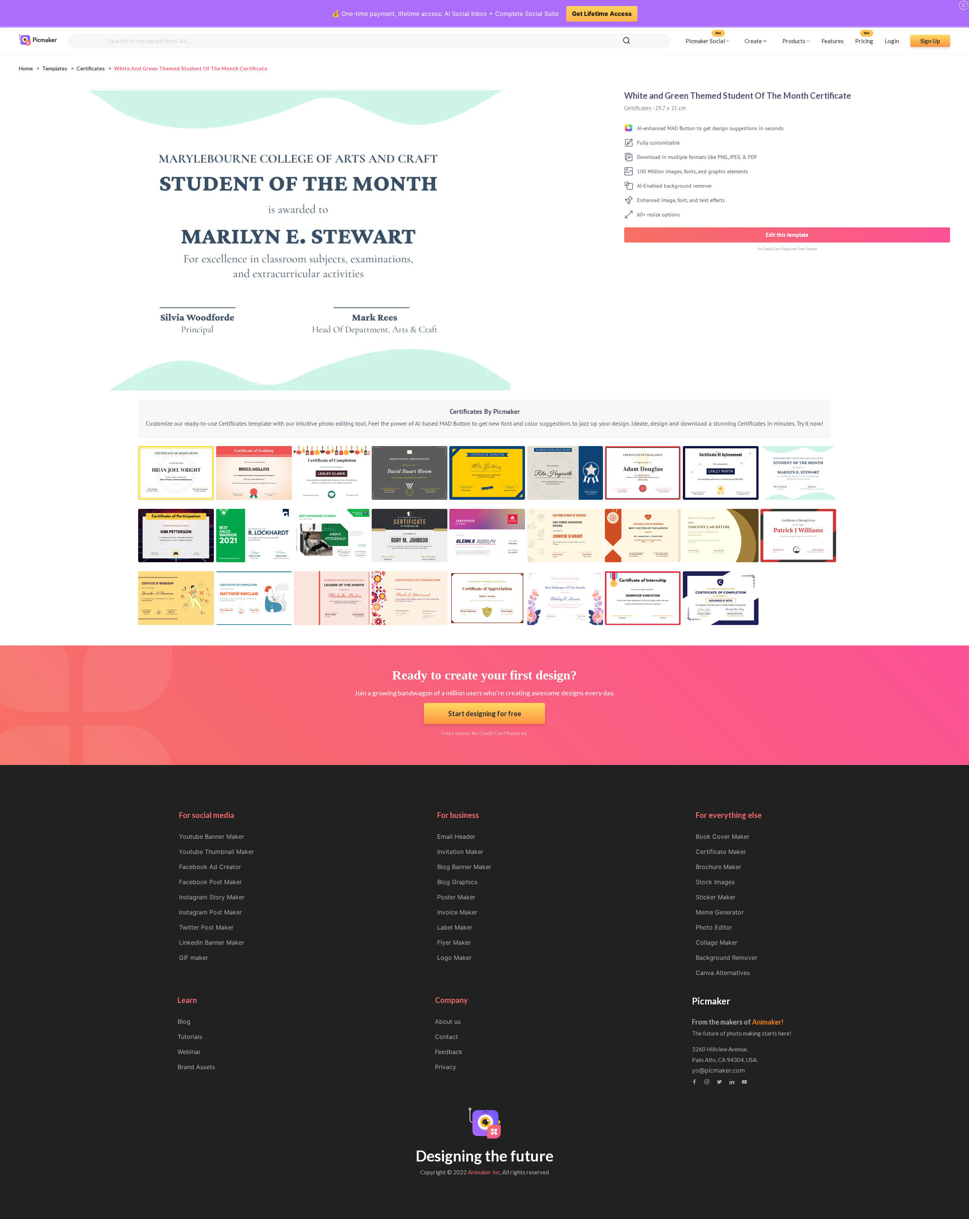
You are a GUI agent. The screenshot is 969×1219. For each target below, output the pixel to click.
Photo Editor (714, 927)
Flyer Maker (454, 942)
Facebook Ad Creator (210, 867)
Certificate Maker (721, 851)
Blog (184, 1021)
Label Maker (454, 927)
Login (892, 40)
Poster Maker (456, 897)
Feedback (449, 1052)
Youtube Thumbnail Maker (216, 851)
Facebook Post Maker (210, 882)
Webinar (189, 1052)
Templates (54, 68)
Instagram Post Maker (210, 912)
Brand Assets (196, 1067)
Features (832, 40)
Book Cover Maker (722, 836)
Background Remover (726, 957)
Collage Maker (716, 942)
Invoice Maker (457, 912)
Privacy (445, 1067)
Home (26, 68)
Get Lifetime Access (602, 13)
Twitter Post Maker (206, 927)
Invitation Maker (460, 851)
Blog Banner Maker (464, 867)
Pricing (864, 40)
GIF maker (193, 957)
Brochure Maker (718, 867)
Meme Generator (720, 912)
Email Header (456, 836)
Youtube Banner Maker (211, 836)
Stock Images (715, 882)
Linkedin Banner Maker (211, 942)
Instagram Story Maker (212, 897)
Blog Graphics (457, 882)
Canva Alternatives (723, 972)
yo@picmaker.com (718, 1070)
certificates (90, 68)
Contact (446, 1036)
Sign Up (930, 40)
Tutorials (190, 1036)
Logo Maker (454, 957)
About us (448, 1021)
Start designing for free (484, 713)
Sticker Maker (715, 897)
